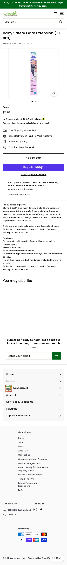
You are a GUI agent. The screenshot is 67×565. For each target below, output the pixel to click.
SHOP (21, 442)
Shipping (21, 123)
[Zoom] (54, 93)
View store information (19, 194)
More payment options (34, 174)
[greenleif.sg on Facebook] (41, 509)
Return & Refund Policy (30, 474)
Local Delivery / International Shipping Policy (33, 469)
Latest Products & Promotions (27, 484)
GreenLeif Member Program (32, 459)
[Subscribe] (56, 356)
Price (6, 107)
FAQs (20, 490)
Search (21, 446)
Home (21, 438)
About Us (23, 450)
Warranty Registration (29, 463)
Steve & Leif (9, 43)
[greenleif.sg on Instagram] (35, 509)
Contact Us (24, 455)
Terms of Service (27, 478)
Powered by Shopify (39, 558)
